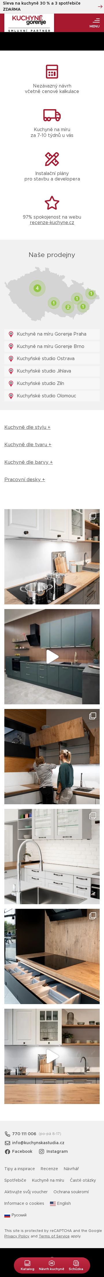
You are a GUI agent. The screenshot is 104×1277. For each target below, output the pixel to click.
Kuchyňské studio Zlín (39, 383)
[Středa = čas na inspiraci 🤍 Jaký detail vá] (52, 1056)
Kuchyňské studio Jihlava (43, 371)
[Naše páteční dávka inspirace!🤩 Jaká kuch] (52, 656)
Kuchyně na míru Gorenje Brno (49, 346)
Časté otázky (83, 1181)
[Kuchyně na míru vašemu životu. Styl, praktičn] (52, 956)
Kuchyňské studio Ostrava (45, 358)
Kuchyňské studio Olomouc (45, 396)
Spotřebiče (15, 1181)
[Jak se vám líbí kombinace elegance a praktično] (52, 856)
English (64, 1204)
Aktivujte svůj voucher (26, 1192)
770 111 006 (24, 1134)
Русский (19, 1215)
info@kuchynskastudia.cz (38, 1143)
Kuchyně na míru (48, 1181)
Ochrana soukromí (71, 1192)
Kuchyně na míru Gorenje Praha (50, 334)
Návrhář (71, 1169)
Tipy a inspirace (19, 1169)
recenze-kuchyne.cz (52, 222)
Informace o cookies (24, 1204)
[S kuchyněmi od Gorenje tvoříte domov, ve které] (52, 756)
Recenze (49, 1169)
